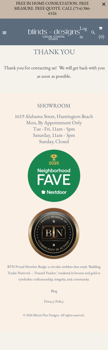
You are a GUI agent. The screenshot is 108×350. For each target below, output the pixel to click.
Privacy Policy (54, 301)
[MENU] (5, 32)
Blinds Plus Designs (46, 315)
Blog (54, 291)
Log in (83, 32)
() (101, 36)
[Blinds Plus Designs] (54, 34)
